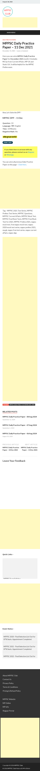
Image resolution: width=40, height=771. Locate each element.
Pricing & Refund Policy (12, 691)
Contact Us (7, 679)
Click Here (22, 165)
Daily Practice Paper (9, 39)
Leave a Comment (22, 51)
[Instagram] (27, 2)
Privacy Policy (8, 683)
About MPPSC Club (10, 675)
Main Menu (11, 32)
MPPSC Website (9, 699)
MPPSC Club (18, 765)
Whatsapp (9, 155)
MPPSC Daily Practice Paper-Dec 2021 (22, 404)
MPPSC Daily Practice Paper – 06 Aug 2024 (20, 433)
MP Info (6, 707)
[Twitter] (37, 2)
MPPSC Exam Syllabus (12, 577)
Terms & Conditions (10, 687)
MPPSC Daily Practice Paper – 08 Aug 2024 (20, 417)
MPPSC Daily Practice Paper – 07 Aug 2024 (20, 425)
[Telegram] (29, 2)
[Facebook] (34, 2)
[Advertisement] (21, 22)
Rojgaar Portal (8, 711)
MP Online (7, 703)
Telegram (31, 152)
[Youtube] (32, 2)
